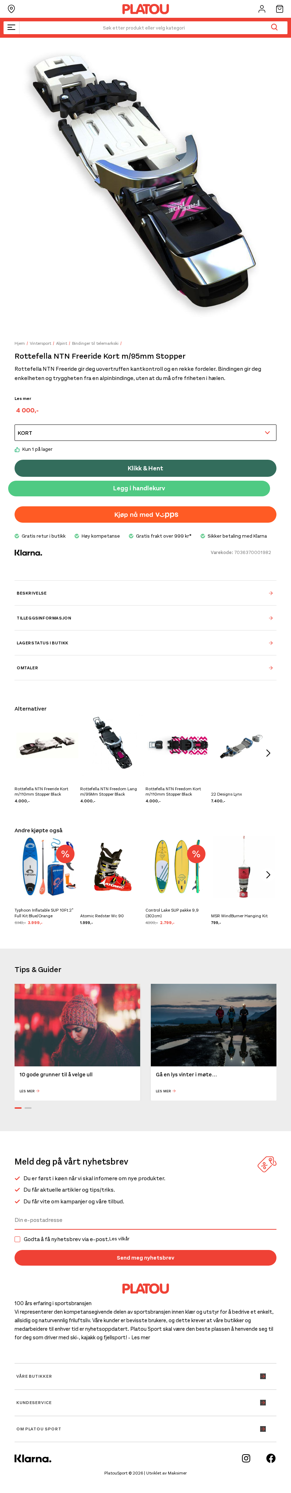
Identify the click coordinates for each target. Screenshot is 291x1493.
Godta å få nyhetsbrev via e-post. (77, 1239)
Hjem (20, 343)
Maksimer (177, 1473)
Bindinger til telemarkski (95, 343)
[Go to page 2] (28, 1108)
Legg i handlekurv (139, 488)
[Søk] (274, 27)
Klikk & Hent (145, 468)
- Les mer (139, 1337)
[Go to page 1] (18, 1108)
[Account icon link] (262, 9)
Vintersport (40, 343)
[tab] (145, 592)
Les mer (23, 398)
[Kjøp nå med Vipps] (145, 514)
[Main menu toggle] (11, 27)
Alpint (61, 343)
